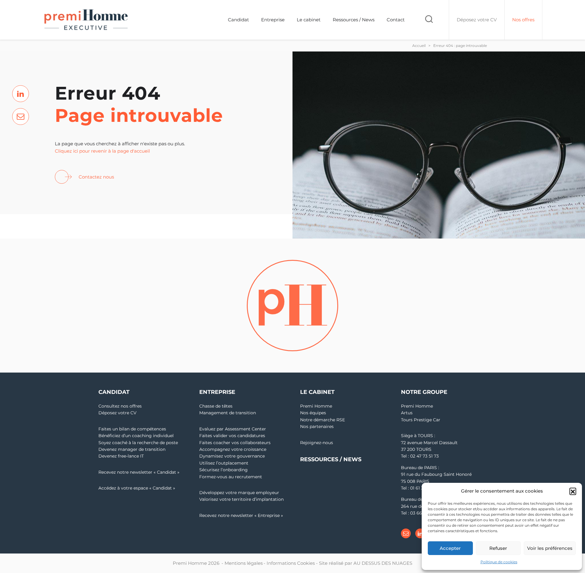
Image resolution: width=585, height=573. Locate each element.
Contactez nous (96, 177)
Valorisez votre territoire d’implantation (241, 499)
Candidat (238, 20)
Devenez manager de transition (131, 449)
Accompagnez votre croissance (232, 449)
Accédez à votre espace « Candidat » (136, 488)
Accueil (419, 45)
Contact (396, 20)
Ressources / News (353, 20)
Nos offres (523, 20)
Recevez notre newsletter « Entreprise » (241, 515)
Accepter (450, 548)
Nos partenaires (317, 426)
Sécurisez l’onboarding (223, 469)
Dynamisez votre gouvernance (232, 456)
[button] (573, 491)
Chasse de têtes (215, 406)
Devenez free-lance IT (121, 456)
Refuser (498, 548)
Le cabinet (309, 20)
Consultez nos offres (120, 406)
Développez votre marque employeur (239, 492)
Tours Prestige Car (420, 420)
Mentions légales (244, 563)
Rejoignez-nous (316, 442)
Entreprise (273, 20)
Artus (407, 413)
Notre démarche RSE (322, 420)
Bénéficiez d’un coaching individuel (136, 435)
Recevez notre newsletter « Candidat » (138, 472)
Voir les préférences (550, 548)
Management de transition (227, 413)
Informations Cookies (291, 563)
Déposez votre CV (117, 413)
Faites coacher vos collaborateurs (235, 442)
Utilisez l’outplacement (223, 463)
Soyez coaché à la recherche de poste (138, 442)
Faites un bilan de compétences (132, 429)
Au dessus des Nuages (382, 563)
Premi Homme (316, 406)
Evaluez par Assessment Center (232, 429)
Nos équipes (313, 413)
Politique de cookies (498, 562)
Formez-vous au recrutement (230, 476)
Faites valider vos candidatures (232, 435)
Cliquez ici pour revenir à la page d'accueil (102, 151)
